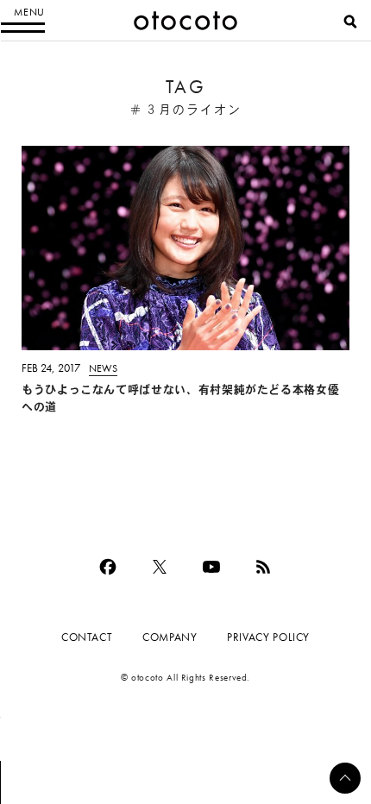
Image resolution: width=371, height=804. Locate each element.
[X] (159, 567)
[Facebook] (108, 567)
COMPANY (169, 637)
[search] (350, 21)
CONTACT (86, 637)
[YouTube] (211, 567)
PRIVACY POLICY (268, 637)
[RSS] (263, 567)
